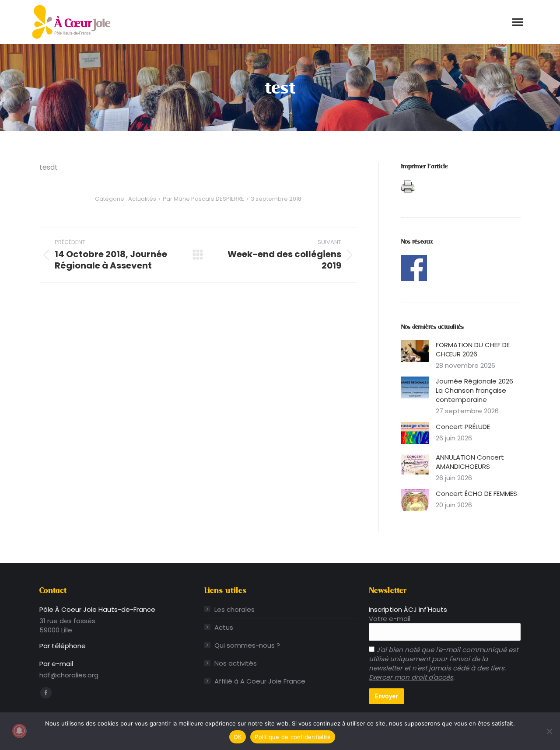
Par (203, 199)
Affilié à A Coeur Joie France (259, 681)
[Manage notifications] (19, 731)
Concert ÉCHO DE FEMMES (476, 493)
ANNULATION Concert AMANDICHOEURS (470, 462)
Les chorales (234, 609)
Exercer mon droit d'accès (411, 677)
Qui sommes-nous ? (247, 645)
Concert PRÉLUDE (463, 426)
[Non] (549, 731)
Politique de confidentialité (293, 736)
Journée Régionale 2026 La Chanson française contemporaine (474, 390)
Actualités (142, 199)
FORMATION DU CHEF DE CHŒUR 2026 (473, 349)
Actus (223, 627)
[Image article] (415, 351)
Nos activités (235, 663)
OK (238, 736)
